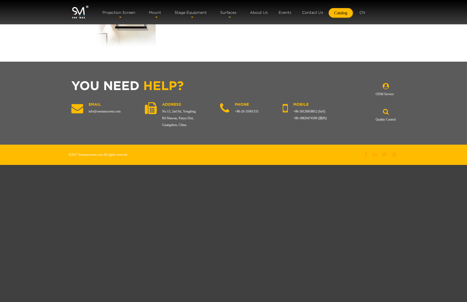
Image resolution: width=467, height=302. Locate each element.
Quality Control (386, 119)
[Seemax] (80, 12)
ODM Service (385, 94)
